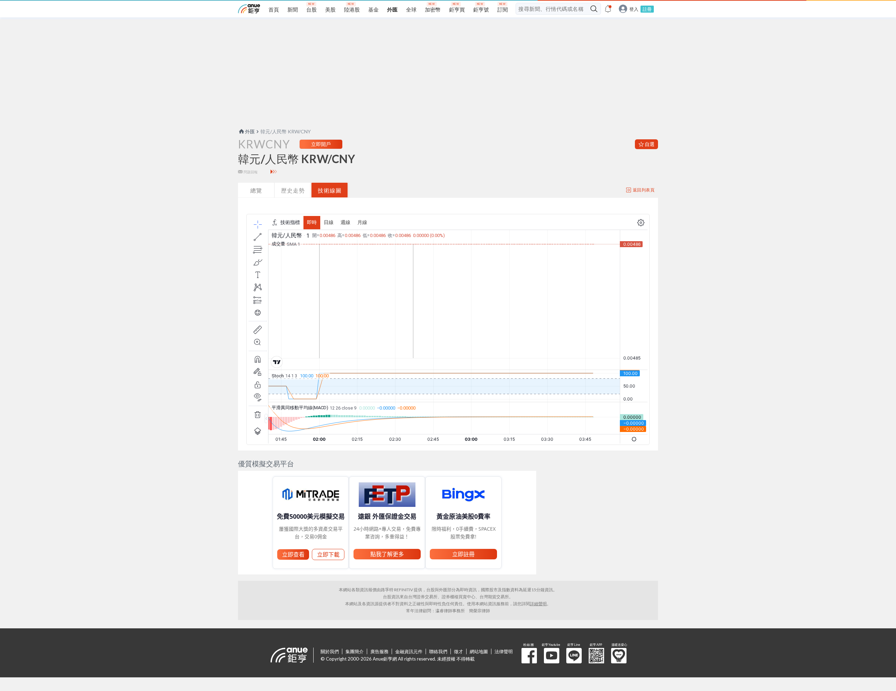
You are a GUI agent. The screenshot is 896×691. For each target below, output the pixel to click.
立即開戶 (321, 144)
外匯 (250, 131)
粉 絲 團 (529, 655)
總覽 (256, 190)
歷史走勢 (293, 190)
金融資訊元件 (408, 651)
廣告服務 (379, 651)
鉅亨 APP (596, 655)
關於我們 (330, 651)
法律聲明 (504, 651)
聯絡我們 (438, 651)
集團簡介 (354, 651)
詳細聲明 (538, 603)
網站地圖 (479, 651)
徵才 (458, 651)
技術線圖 (330, 190)
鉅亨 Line (574, 655)
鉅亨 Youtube (551, 655)
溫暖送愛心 (618, 655)
